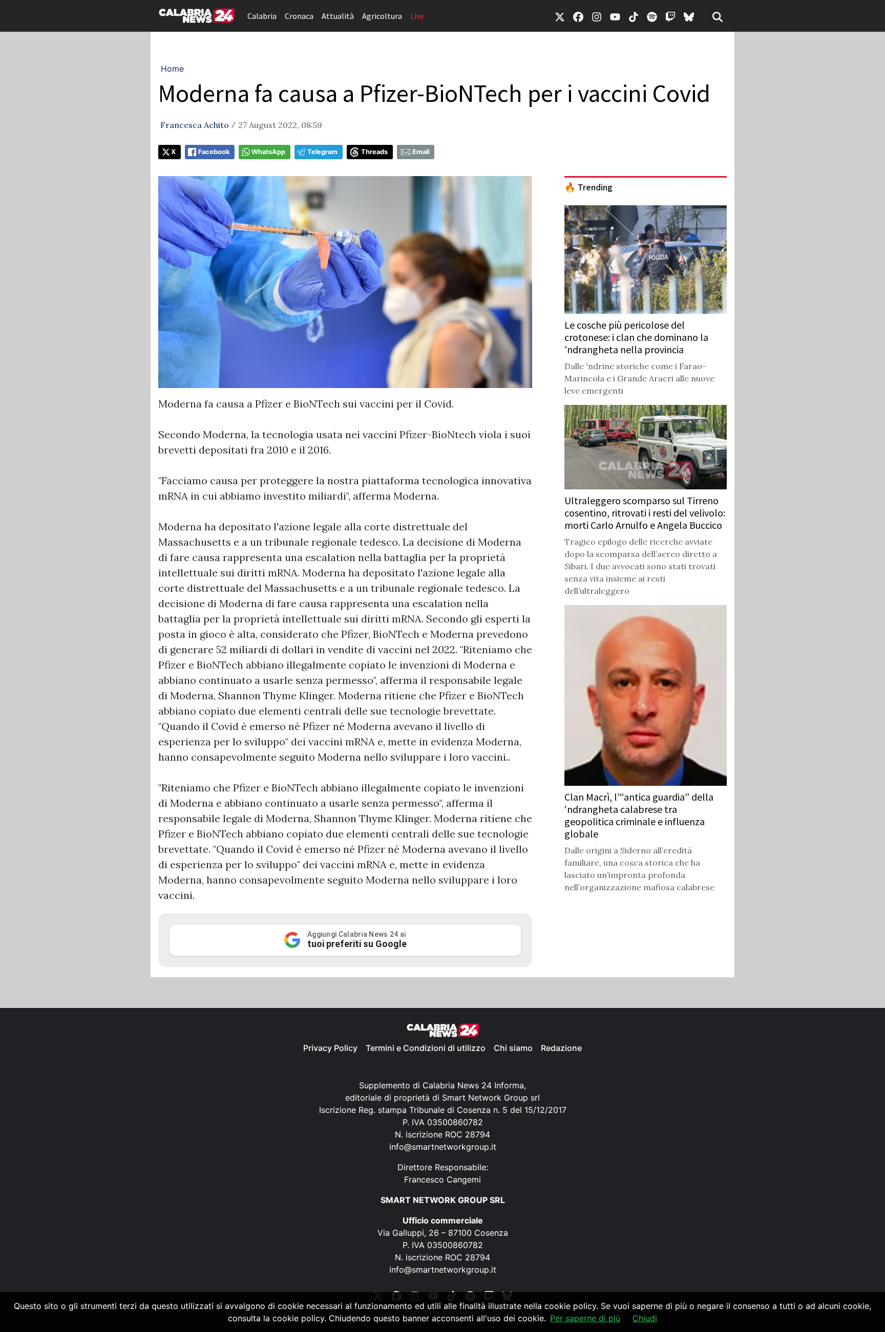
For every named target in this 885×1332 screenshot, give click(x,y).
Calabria (262, 16)
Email (420, 152)
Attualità (338, 16)
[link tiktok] (633, 16)
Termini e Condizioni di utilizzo (426, 1048)
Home (172, 68)
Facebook (213, 152)
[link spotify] (652, 16)
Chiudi (645, 1318)
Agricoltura (382, 16)
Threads (374, 152)
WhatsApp (268, 152)
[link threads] (689, 16)
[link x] (560, 16)
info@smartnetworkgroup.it (442, 1147)
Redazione (561, 1048)
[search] (717, 16)
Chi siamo (513, 1048)
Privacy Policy (330, 1048)
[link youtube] (615, 16)
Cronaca (299, 16)
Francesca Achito (194, 125)
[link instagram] (596, 16)
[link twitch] (670, 16)
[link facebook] (578, 16)
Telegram (322, 152)
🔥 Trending (588, 187)
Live (417, 16)
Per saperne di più (585, 1318)
